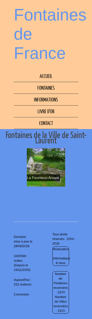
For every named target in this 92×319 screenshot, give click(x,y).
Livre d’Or (46, 111)
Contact (46, 123)
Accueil (46, 76)
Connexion (21, 294)
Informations (46, 99)
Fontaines (46, 88)
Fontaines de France (50, 33)
